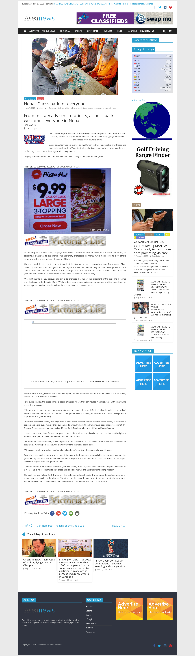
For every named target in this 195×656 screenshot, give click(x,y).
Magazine (132, 31)
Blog (119, 31)
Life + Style (92, 31)
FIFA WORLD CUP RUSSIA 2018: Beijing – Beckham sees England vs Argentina (110, 563)
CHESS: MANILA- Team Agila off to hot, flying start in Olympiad (39, 562)
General (149, 235)
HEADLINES (120, 525)
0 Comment (51, 108)
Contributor (156, 256)
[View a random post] (170, 31)
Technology (91, 632)
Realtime (147, 139)
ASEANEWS (34, 31)
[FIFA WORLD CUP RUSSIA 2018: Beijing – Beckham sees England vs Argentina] (111, 540)
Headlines (159, 235)
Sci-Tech (141, 238)
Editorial (65, 31)
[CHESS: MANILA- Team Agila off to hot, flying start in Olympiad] (39, 540)
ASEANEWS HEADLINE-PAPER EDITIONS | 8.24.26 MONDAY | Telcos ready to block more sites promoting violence (152, 288)
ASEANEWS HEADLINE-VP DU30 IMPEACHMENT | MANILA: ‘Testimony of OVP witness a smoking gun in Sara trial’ (152, 311)
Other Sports (30, 99)
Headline (89, 606)
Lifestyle (89, 619)
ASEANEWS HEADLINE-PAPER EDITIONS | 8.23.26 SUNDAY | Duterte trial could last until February (161, 332)
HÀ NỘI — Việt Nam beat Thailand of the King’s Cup (53, 525)
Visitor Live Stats (139, 100)
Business (107, 31)
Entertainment (92, 623)
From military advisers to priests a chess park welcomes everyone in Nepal (88, 108)
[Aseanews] (25, 31)
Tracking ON (155, 139)
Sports (78, 31)
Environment (147, 31)
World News (48, 31)
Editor (41, 108)
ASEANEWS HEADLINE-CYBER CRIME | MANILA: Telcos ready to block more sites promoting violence (97, 3)
